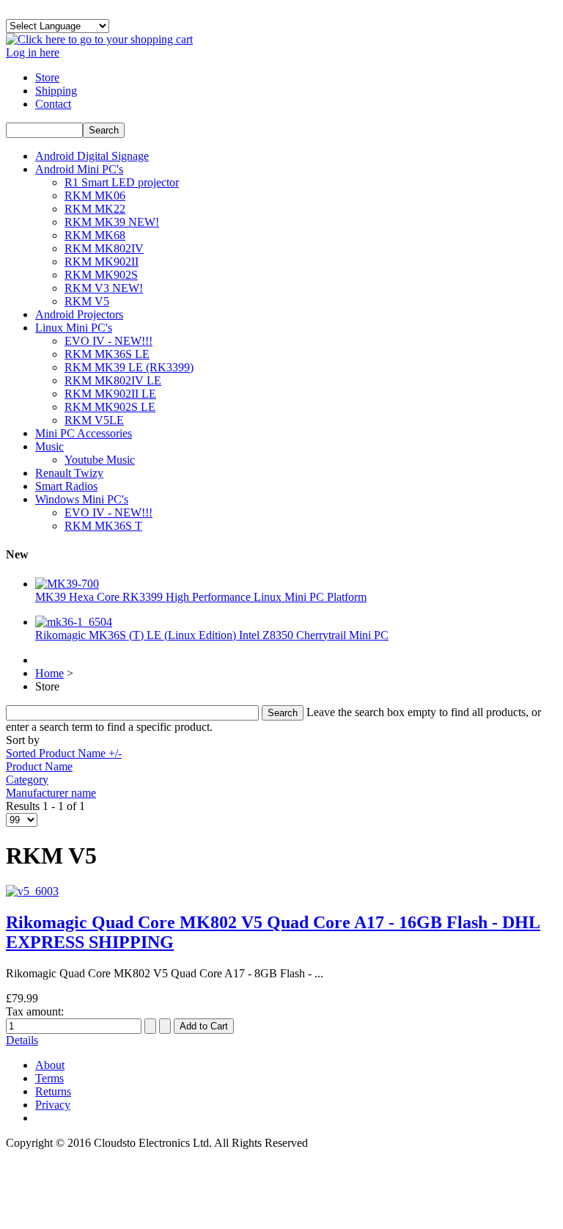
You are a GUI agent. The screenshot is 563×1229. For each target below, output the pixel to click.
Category (27, 779)
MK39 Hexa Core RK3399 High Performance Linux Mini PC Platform (201, 597)
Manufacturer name (51, 793)
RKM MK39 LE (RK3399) (129, 367)
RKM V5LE (94, 420)
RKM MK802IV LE (113, 380)
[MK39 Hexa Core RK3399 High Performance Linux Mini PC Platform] (67, 583)
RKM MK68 (95, 235)
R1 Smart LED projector (122, 182)
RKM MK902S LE (110, 407)
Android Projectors (79, 314)
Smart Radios (66, 486)
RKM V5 (87, 301)
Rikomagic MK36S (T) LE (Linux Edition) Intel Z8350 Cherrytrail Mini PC (212, 635)
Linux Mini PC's (73, 327)
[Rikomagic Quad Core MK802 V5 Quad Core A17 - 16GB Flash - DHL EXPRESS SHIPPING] (32, 891)
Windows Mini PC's (81, 499)
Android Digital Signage (92, 156)
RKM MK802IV (104, 248)
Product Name (39, 766)
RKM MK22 (95, 209)
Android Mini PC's (79, 169)
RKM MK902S (101, 275)
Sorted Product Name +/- (64, 753)
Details (22, 1040)
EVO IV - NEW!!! (108, 341)
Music (49, 446)
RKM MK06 (95, 195)
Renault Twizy (69, 473)
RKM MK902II (102, 261)
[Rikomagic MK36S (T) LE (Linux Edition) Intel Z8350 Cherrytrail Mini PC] (73, 622)
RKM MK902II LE (110, 393)
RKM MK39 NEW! (112, 222)
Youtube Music (100, 459)
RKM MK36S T (103, 525)
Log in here (32, 52)
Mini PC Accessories (83, 433)
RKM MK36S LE (107, 354)
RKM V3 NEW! (104, 288)
